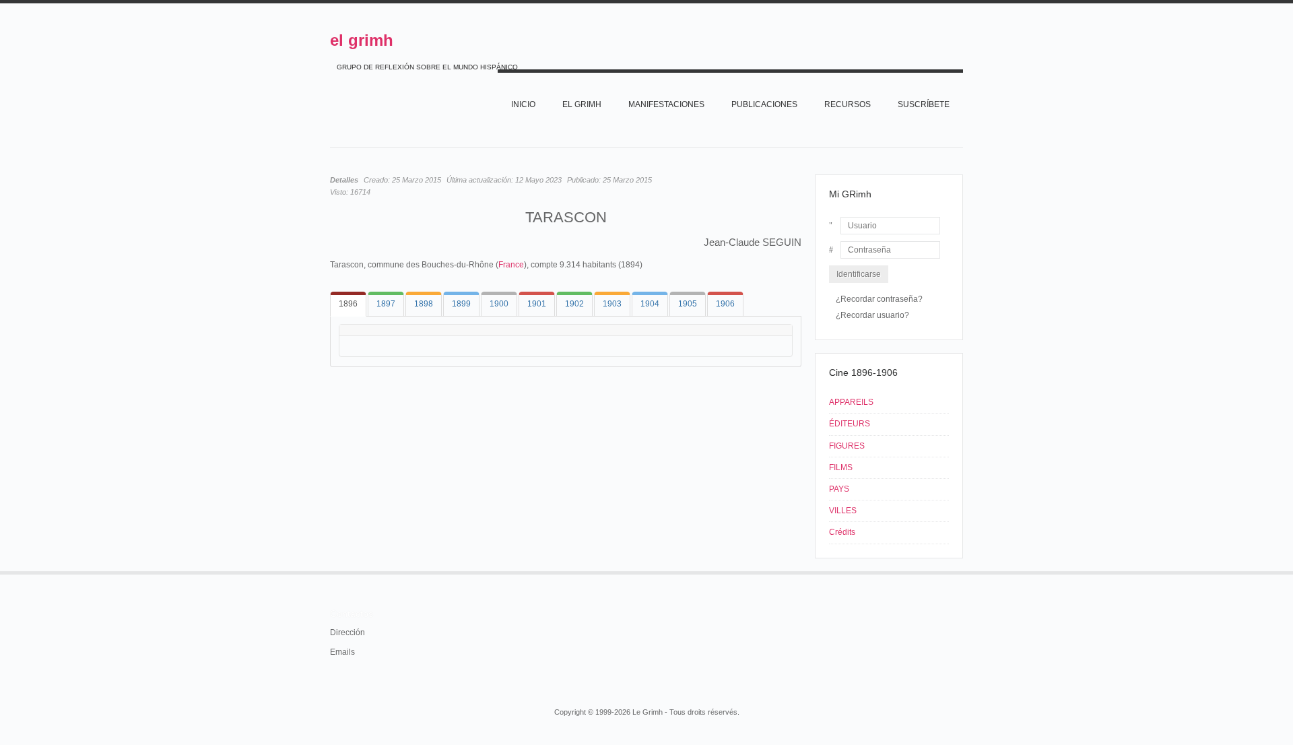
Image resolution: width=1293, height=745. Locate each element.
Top (961, 571)
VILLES (843, 510)
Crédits (842, 532)
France (511, 264)
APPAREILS (851, 402)
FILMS (841, 467)
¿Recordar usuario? (872, 315)
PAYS (839, 489)
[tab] (348, 304)
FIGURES (847, 446)
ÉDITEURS (849, 423)
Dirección (347, 632)
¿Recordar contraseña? (879, 299)
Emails (342, 652)
